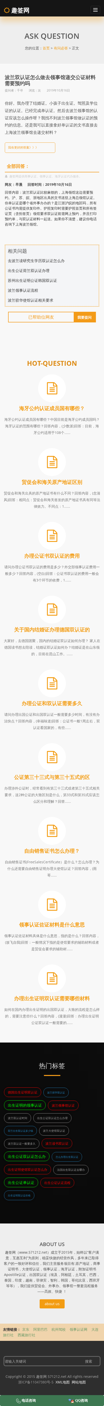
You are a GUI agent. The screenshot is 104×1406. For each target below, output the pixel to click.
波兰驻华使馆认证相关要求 (30, 300)
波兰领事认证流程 (23, 290)
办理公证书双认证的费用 (52, 555)
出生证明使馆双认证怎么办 (27, 1169)
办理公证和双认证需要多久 (52, 703)
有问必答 (61, 48)
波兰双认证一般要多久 (22, 1143)
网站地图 (79, 1382)
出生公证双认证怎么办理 (52, 1118)
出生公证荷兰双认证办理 (28, 270)
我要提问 (84, 317)
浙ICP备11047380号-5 (36, 1382)
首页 (46, 48)
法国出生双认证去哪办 (71, 1170)
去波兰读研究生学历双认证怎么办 (36, 260)
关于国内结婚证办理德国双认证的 (52, 629)
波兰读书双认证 (56, 1143)
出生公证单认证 (21, 1182)
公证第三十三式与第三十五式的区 (52, 777)
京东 (25, 1329)
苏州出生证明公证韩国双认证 (32, 280)
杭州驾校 (58, 1329)
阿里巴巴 (40, 1329)
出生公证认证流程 (57, 1182)
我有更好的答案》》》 (23, 147)
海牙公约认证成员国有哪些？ (52, 408)
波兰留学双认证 (56, 1092)
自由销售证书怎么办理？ (52, 850)
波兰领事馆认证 (63, 1105)
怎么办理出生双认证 (67, 1157)
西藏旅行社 (26, 1334)
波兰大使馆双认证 (54, 1131)
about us (52, 1303)
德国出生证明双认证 (22, 1092)
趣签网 (20, 10)
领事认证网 (78, 1329)
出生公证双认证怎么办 (27, 1156)
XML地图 (63, 1382)
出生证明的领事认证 (25, 1105)
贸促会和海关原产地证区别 (52, 482)
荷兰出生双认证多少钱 (20, 1131)
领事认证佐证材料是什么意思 (52, 924)
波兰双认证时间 (17, 1118)
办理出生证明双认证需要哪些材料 (52, 998)
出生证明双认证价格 (19, 1195)
